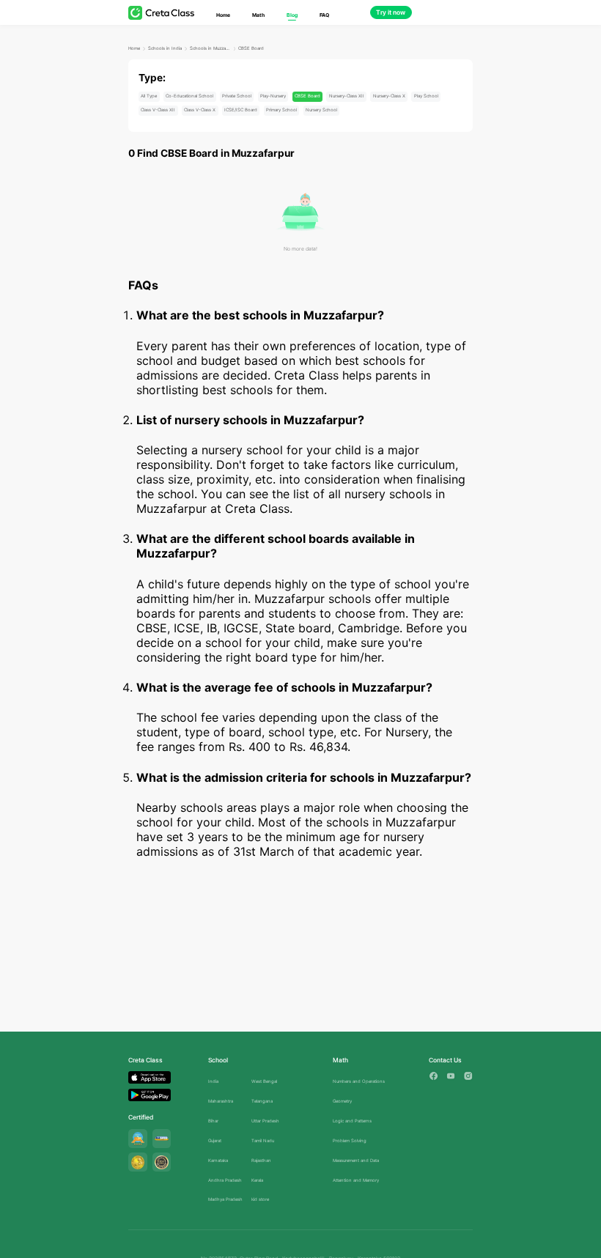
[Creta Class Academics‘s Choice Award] (162, 1162)
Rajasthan (261, 1160)
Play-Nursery (273, 95)
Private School (236, 95)
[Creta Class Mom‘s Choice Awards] (137, 1162)
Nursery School (321, 109)
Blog (292, 15)
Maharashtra (220, 1100)
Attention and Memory (356, 1180)
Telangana (262, 1100)
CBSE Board (251, 48)
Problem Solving (349, 1140)
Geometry (342, 1100)
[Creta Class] (161, 13)
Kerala (257, 1180)
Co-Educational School (189, 95)
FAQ (324, 15)
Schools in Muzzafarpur (210, 48)
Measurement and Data (356, 1160)
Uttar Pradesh (265, 1120)
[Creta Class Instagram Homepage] (468, 1076)
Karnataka (218, 1160)
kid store (260, 1199)
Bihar (213, 1120)
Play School (426, 95)
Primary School (281, 109)
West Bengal (264, 1081)
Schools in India (165, 48)
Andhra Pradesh (225, 1180)
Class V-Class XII (158, 109)
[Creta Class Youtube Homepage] (451, 1076)
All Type (149, 95)
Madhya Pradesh (225, 1199)
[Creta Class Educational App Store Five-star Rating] (137, 1138)
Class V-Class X (199, 109)
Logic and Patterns (352, 1120)
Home (223, 15)
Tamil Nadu (262, 1140)
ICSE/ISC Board (240, 109)
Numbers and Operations (359, 1081)
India (213, 1081)
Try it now (390, 12)
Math (258, 15)
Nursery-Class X (389, 95)
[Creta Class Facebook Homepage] (433, 1076)
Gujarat (214, 1140)
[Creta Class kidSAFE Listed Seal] (162, 1138)
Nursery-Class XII (346, 95)
